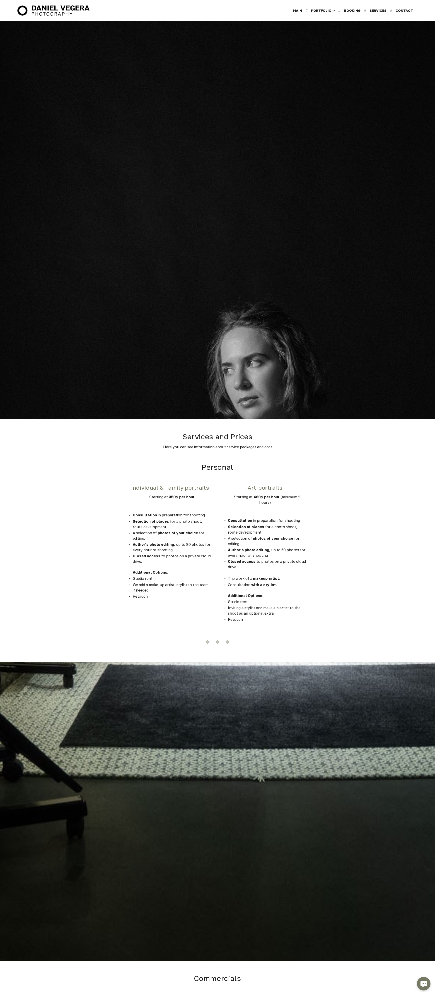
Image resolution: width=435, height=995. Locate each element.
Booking (352, 10)
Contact (404, 10)
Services (378, 10)
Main (297, 10)
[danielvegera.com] (53, 10)
